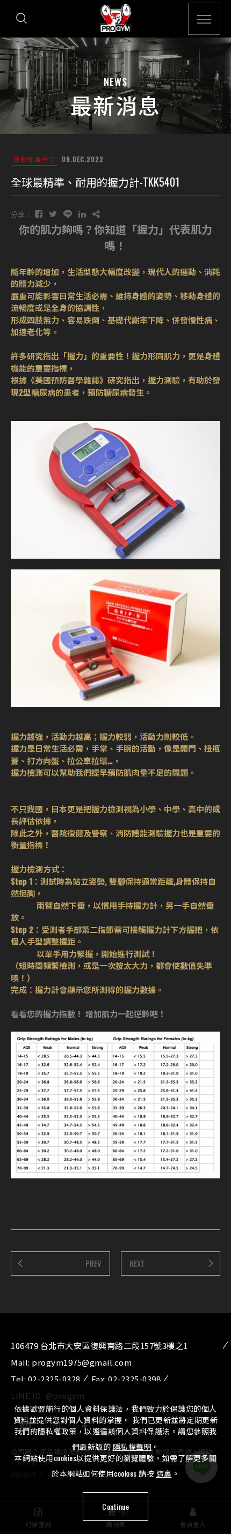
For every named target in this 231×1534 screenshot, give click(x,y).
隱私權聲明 (132, 1446)
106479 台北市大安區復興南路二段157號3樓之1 (99, 1345)
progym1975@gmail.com (82, 1362)
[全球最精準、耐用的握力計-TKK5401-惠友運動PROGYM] (39, 213)
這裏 (164, 1473)
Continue (115, 1506)
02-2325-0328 (54, 1378)
